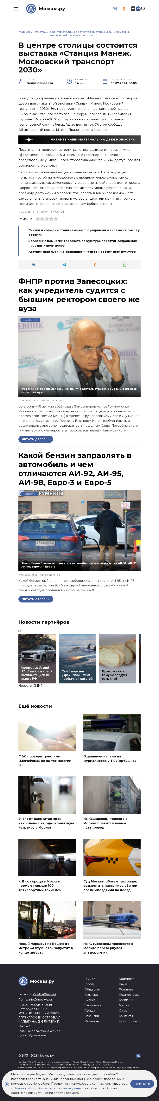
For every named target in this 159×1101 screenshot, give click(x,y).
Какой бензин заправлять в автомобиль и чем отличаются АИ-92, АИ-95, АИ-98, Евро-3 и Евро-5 (75, 469)
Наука (123, 984)
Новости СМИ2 (30, 685)
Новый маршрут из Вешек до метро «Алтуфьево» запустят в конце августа (45, 948)
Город (89, 984)
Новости (29, 494)
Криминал (126, 979)
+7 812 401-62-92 (44, 994)
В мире (90, 979)
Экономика (93, 1005)
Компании (126, 1000)
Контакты (126, 1016)
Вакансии (92, 1016)
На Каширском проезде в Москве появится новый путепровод (105, 823)
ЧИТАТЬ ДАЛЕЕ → (36, 439)
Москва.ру (52, 8)
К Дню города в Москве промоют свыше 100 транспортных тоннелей (39, 885)
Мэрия (124, 1005)
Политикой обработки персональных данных (49, 1088)
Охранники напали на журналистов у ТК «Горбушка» (109, 758)
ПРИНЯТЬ (142, 1084)
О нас (123, 1010)
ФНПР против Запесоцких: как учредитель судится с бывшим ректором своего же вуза (79, 295)
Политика (126, 989)
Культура (91, 994)
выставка (27, 211)
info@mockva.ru (40, 999)
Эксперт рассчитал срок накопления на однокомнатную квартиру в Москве (46, 823)
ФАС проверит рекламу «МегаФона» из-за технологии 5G (44, 761)
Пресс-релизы (130, 1021)
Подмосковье (129, 994)
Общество (30, 320)
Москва (58, 211)
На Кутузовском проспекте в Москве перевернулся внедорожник (108, 948)
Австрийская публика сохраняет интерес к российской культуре (82, 252)
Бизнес (90, 1000)
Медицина (92, 1021)
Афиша (90, 1010)
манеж (43, 211)
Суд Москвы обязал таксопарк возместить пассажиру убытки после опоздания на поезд (110, 885)
